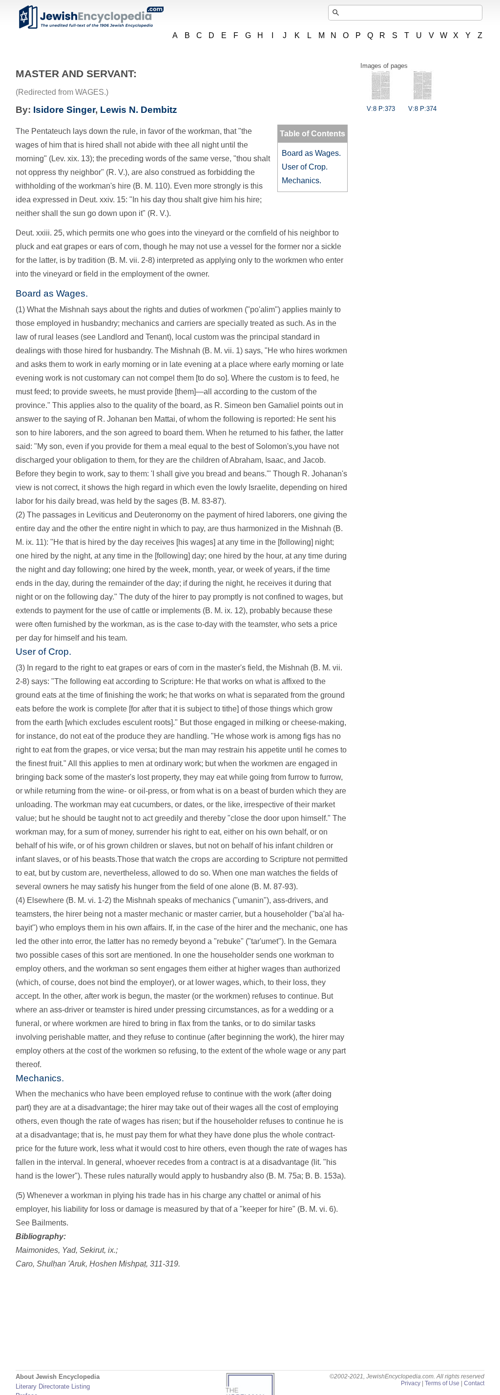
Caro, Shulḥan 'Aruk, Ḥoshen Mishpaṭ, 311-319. (98, 1264)
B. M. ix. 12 (224, 610)
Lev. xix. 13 (70, 158)
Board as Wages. (311, 153)
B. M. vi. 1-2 (88, 900)
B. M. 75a (285, 1176)
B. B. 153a (323, 1176)
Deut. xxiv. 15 (102, 199)
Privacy (410, 1383)
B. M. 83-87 (202, 501)
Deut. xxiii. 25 (39, 233)
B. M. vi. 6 (316, 1209)
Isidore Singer (64, 110)
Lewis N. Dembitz (138, 110)
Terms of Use (442, 1383)
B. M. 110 (151, 186)
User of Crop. (305, 167)
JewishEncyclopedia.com (91, 17)
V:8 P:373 (381, 108)
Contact (474, 1383)
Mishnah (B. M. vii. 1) (206, 350)
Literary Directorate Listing (53, 1386)
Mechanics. (301, 180)
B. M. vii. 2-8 (131, 260)
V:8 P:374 (422, 108)
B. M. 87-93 (273, 886)
